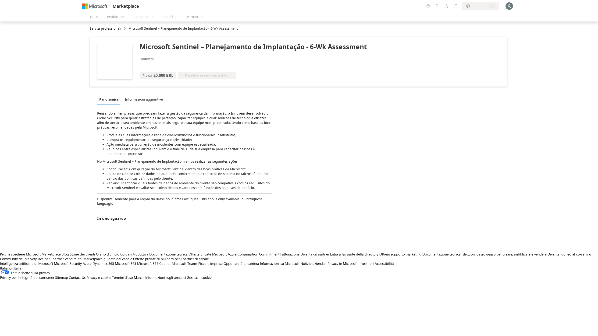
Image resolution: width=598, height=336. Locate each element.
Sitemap (61, 277)
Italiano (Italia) (11, 268)
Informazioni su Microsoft (279, 263)
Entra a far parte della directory (354, 254)
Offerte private (200, 254)
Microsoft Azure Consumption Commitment (246, 254)
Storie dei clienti (82, 254)
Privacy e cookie (98, 277)
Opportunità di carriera (241, 263)
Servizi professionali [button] (105, 28)
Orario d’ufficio (107, 254)
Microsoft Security (68, 263)
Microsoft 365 (125, 263)
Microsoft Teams (184, 263)
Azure (87, 263)
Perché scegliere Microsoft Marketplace (30, 254)
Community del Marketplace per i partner (32, 258)
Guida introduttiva (134, 254)
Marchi (139, 277)
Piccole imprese (210, 263)
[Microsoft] (94, 6)
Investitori (366, 263)
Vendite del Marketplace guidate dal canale (98, 258)
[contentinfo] (125, 28)
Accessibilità (384, 263)
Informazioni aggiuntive (144, 99)
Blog (65, 254)
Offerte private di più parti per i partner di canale (171, 258)
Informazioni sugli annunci (165, 277)
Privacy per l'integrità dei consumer (27, 277)
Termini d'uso (122, 277)
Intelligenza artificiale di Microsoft (26, 263)
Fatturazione (289, 254)
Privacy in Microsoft (342, 263)
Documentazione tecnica (168, 254)
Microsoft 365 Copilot (154, 263)
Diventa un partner (314, 254)
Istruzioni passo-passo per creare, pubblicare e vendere (504, 254)
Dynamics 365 (103, 263)
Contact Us (77, 277)
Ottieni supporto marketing (400, 254)
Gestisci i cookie (199, 277)
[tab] (110, 99)
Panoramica (108, 99)
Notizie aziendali (313, 263)
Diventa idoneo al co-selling (569, 254)
